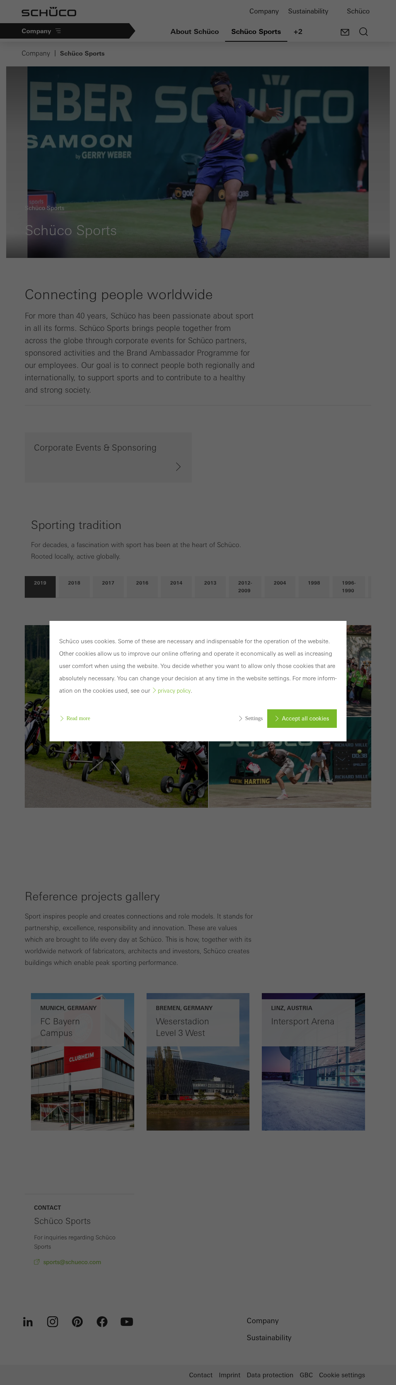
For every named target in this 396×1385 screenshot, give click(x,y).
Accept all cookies (305, 718)
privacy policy (174, 691)
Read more (78, 718)
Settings (254, 718)
